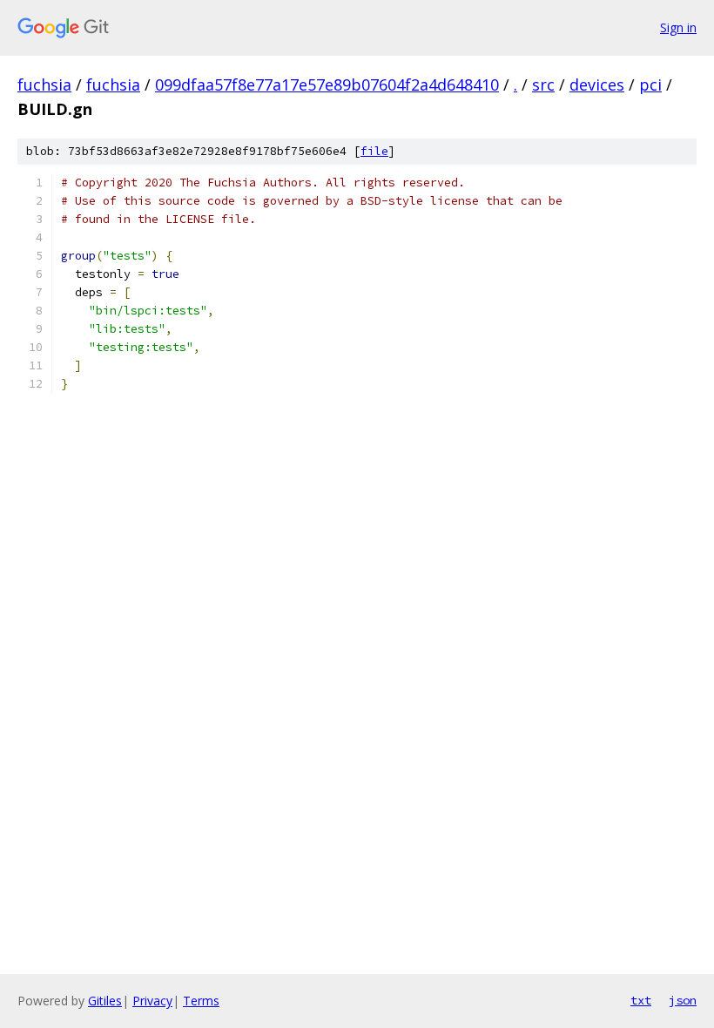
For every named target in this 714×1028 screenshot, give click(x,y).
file (374, 151)
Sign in (678, 27)
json (683, 1000)
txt (640, 1000)
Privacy (152, 1000)
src (543, 84)
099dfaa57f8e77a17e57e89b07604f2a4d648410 (327, 84)
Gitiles (105, 1000)
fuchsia (44, 84)
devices (596, 84)
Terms (201, 1000)
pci (650, 84)
